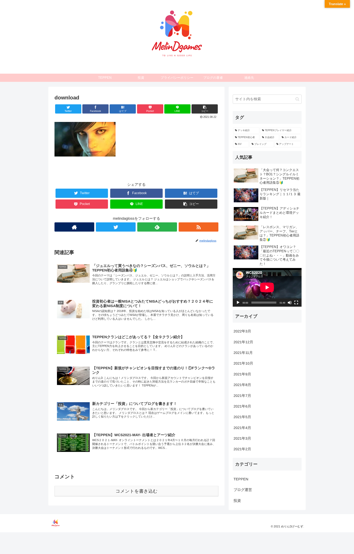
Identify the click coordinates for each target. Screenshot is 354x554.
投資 (237, 500)
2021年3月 (242, 438)
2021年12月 (243, 342)
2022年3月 (242, 331)
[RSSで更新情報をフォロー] (198, 227)
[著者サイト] (74, 227)
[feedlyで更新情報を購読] (157, 227)
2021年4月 (242, 428)
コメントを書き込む (137, 491)
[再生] (238, 303)
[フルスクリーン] (296, 303)
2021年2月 (242, 449)
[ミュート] (290, 303)
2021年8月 (242, 385)
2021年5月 (242, 417)
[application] (267, 287)
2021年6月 (242, 406)
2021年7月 (242, 395)
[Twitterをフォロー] (116, 227)
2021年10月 (243, 363)
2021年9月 (242, 374)
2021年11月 (243, 353)
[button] (297, 99)
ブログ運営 (243, 490)
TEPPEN (241, 479)
